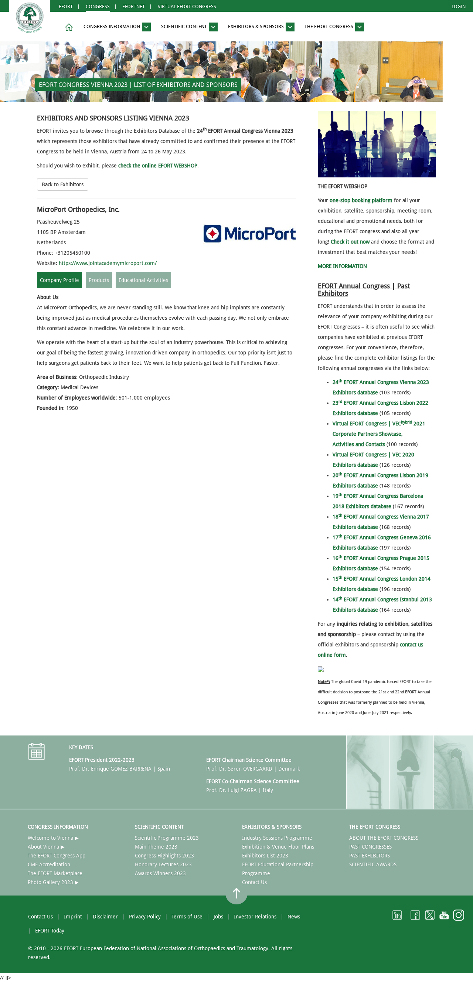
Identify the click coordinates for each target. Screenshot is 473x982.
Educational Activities (143, 280)
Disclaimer (105, 917)
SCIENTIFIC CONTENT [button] (184, 27)
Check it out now (350, 242)
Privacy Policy (145, 917)
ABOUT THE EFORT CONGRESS (383, 838)
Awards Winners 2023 (160, 873)
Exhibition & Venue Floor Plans (278, 847)
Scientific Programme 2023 (167, 838)
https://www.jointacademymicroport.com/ (108, 263)
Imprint (73, 917)
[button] (67, 27)
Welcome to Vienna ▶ (53, 838)
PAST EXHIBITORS (369, 856)
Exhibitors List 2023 (265, 856)
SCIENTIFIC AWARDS (373, 864)
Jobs (218, 917)
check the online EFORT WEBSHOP (157, 166)
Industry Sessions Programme (277, 838)
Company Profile (59, 280)
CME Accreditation (49, 864)
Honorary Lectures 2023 (163, 864)
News (293, 917)
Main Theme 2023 (156, 847)
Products (99, 280)
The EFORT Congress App (56, 856)
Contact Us (254, 882)
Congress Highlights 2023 (164, 856)
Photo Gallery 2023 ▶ (53, 882)
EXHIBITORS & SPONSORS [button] (256, 27)
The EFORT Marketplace (55, 873)
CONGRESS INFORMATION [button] (112, 27)
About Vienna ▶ (46, 847)
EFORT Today (49, 931)
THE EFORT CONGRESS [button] (329, 27)
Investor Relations (255, 917)
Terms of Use (187, 917)
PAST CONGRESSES (370, 847)
